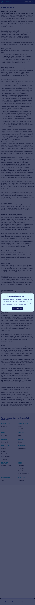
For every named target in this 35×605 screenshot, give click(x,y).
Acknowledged (17, 308)
